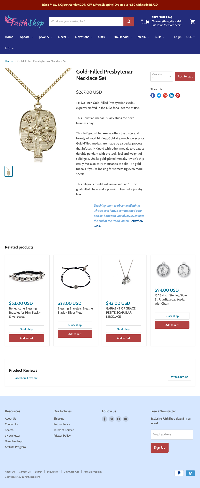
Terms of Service (64, 430)
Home (9, 37)
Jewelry (44, 37)
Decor (62, 37)
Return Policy (62, 424)
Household (121, 37)
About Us (10, 418)
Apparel (25, 37)
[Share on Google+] (165, 95)
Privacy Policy (62, 435)
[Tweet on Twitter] (159, 95)
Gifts (101, 37)
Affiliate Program (15, 447)
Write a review (179, 377)
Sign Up (159, 447)
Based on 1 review (25, 378)
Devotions (82, 37)
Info (8, 48)
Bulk (158, 37)
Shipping (59, 418)
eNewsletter (12, 435)
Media (142, 37)
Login (177, 37)
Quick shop (26, 329)
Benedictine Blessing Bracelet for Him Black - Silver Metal (25, 312)
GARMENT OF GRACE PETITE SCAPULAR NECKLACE (121, 312)
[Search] (128, 21)
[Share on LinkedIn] (171, 95)
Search (9, 430)
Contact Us (11, 424)
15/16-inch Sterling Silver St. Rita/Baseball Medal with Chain (171, 299)
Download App (14, 441)
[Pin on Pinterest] (177, 95)
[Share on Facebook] (152, 95)
